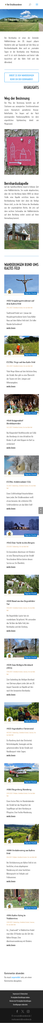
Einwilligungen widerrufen (20, 1005)
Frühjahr (15, 793)
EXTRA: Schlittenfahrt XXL (19, 482)
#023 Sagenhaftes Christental (20, 728)
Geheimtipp (15, 486)
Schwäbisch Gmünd (18, 308)
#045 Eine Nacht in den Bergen (21, 543)
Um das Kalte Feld (27, 308)
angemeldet (16, 977)
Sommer (25, 608)
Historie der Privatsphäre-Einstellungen (20, 1001)
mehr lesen (11, 328)
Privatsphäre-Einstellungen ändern (20, 997)
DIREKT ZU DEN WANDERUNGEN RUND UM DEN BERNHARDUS (21, 77)
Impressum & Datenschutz (20, 994)
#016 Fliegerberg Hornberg (19, 789)
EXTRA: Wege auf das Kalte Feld (21, 362)
